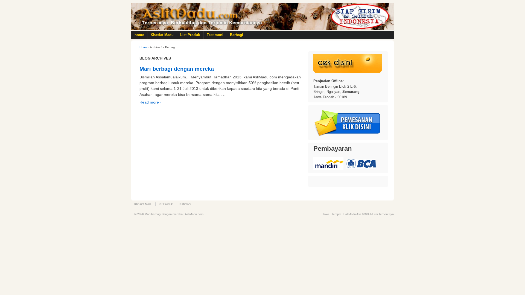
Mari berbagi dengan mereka (176, 69)
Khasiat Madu (162, 35)
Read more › (150, 102)
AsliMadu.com (194, 214)
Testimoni (215, 35)
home (139, 35)
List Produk (190, 35)
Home (143, 47)
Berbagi (236, 35)
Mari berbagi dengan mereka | (164, 214)
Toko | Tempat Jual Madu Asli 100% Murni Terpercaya (358, 214)
